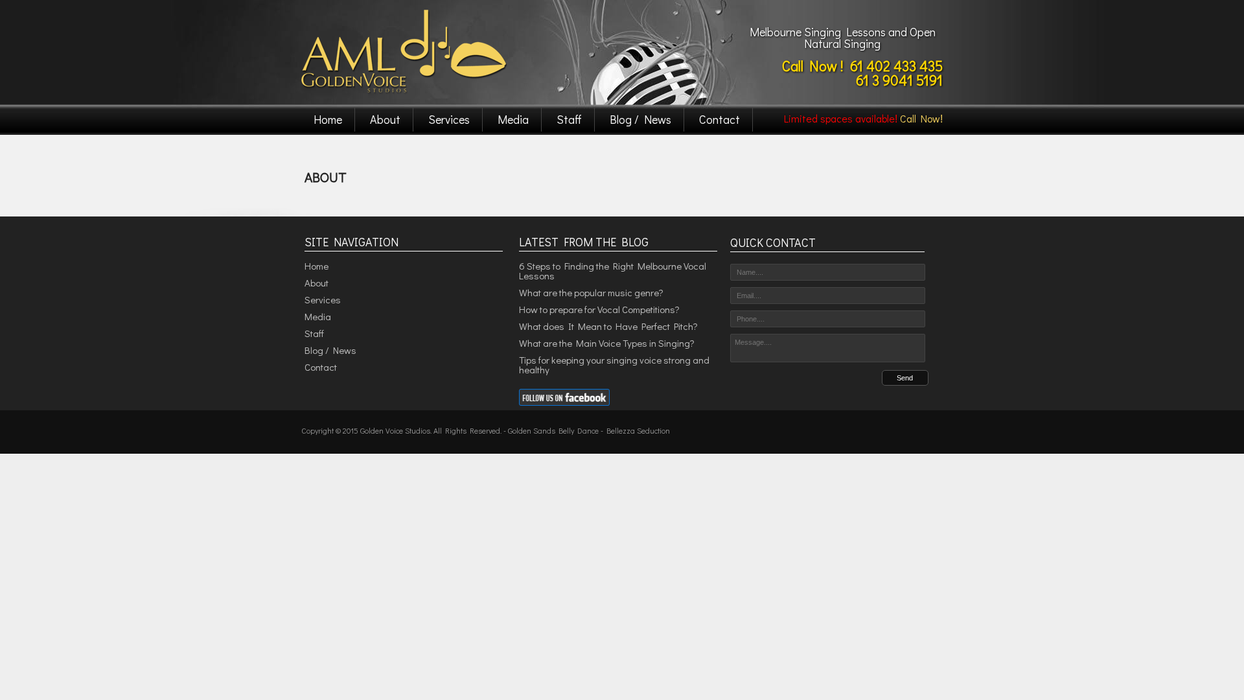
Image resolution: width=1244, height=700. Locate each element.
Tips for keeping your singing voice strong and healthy (614, 364)
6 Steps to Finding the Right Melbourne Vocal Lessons (612, 270)
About (385, 119)
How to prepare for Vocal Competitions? (599, 309)
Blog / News (640, 119)
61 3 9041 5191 (899, 80)
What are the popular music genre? (591, 292)
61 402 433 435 (896, 65)
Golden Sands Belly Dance (553, 430)
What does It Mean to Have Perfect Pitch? (608, 326)
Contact (719, 119)
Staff (569, 119)
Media (513, 119)
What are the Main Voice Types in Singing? (607, 342)
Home (328, 119)
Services (449, 119)
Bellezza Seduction (638, 430)
